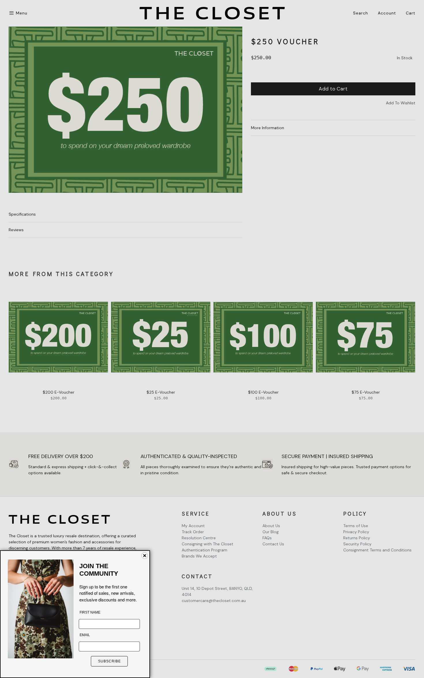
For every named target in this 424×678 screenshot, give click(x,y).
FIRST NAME (90, 612)
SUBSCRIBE (109, 661)
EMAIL (85, 635)
